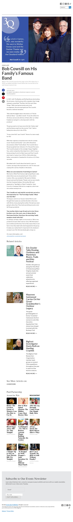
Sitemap (4, 511)
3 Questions (11, 384)
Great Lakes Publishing (12, 504)
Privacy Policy (10, 511)
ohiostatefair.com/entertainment (16, 236)
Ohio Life (5, 65)
